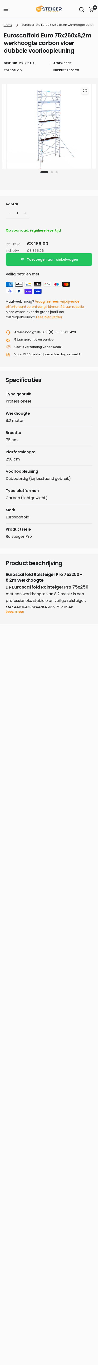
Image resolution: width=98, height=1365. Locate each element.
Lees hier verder (49, 317)
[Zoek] (82, 9)
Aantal (12, 204)
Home (8, 25)
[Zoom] (84, 90)
